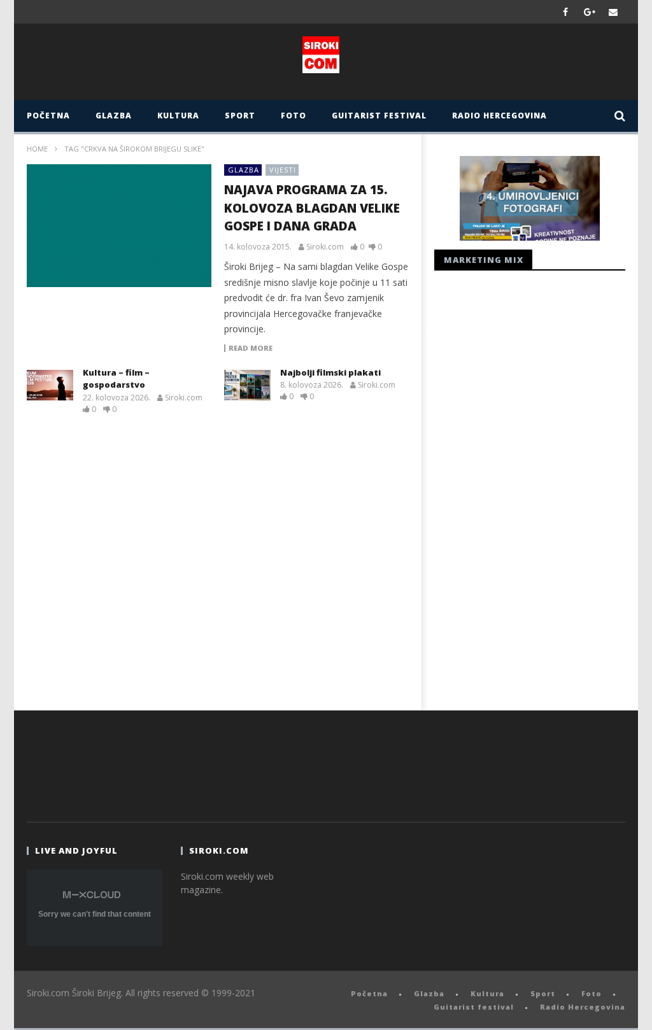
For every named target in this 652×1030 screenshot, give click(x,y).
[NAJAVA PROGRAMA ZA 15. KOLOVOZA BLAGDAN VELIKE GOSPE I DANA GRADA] (119, 225)
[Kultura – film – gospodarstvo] (50, 385)
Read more (251, 348)
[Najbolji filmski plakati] (247, 385)
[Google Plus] (590, 12)
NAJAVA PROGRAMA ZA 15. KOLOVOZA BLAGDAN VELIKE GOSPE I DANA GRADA (312, 207)
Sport (240, 115)
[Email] (613, 12)
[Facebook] (566, 12)
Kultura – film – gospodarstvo (116, 379)
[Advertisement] (529, 487)
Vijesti (282, 169)
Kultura (178, 115)
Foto (293, 115)
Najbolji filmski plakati (330, 372)
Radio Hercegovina (499, 115)
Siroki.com (325, 247)
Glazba (114, 115)
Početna (48, 115)
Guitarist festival (379, 115)
